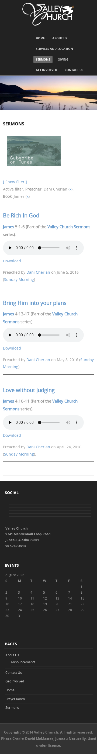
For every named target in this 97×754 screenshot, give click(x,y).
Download (12, 260)
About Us (59, 38)
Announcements (23, 662)
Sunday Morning (19, 279)
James (8, 226)
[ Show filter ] (15, 181)
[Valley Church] (48, 14)
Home (40, 38)
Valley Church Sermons (68, 226)
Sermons (43, 59)
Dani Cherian (38, 272)
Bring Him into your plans (35, 302)
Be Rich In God (21, 215)
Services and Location (54, 49)
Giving (63, 59)
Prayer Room (15, 699)
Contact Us (74, 70)
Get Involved (46, 70)
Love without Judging (29, 390)
